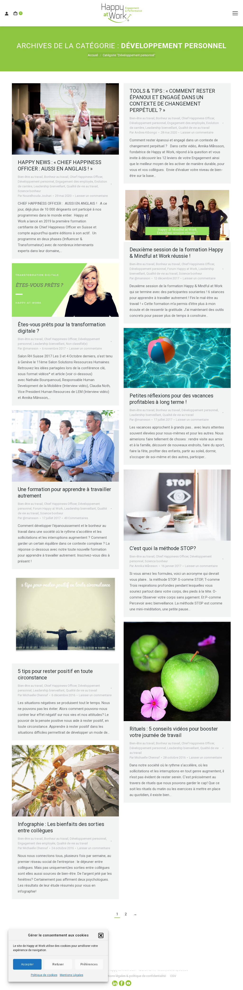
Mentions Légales (71, 975)
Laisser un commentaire (91, 196)
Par (34, 196)
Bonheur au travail (56, 177)
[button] (100, 935)
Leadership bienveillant (49, 186)
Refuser (58, 964)
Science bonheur (29, 191)
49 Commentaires (76, 518)
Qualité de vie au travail (82, 186)
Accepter (27, 964)
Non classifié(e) (77, 343)
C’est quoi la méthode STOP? (163, 548)
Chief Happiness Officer (86, 177)
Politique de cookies (44, 975)
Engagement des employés (74, 181)
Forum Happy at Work (182, 269)
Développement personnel (36, 181)
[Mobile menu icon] (235, 13)
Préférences (89, 964)
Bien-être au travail (30, 177)
